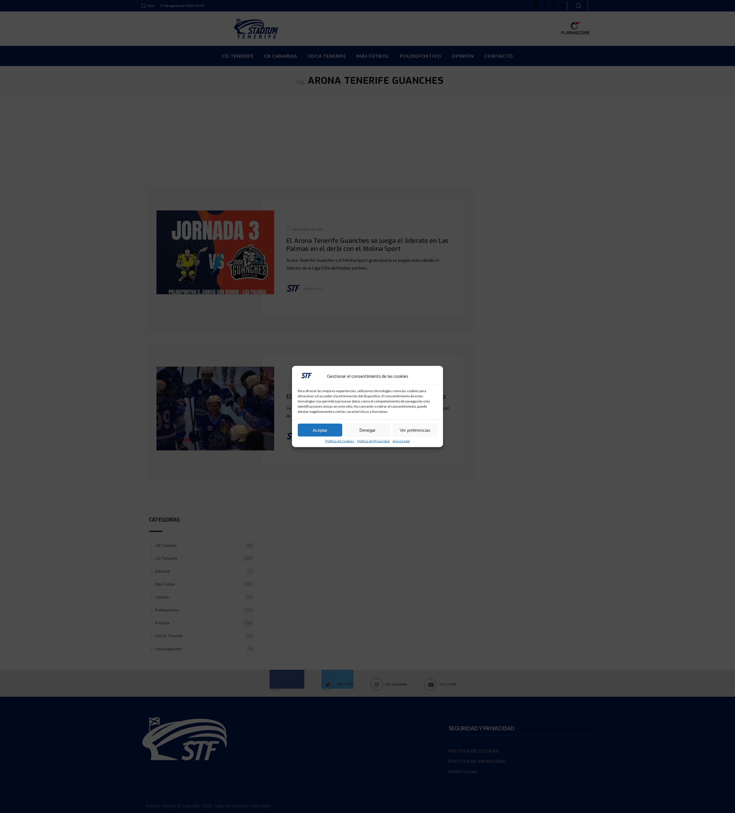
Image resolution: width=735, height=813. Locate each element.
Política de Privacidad (373, 441)
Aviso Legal (401, 441)
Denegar (367, 429)
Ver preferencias (415, 429)
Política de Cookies (339, 441)
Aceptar (320, 429)
